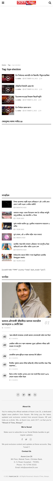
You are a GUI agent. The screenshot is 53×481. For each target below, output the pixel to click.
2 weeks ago (20, 238)
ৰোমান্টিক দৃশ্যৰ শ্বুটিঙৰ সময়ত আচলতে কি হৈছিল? (25, 355)
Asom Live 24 (13, 476)
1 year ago (19, 218)
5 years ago (20, 261)
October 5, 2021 (30, 111)
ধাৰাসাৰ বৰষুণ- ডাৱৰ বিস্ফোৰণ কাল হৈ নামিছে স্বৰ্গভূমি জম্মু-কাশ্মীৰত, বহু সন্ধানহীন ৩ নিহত (31, 214)
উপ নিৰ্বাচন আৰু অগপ (23, 107)
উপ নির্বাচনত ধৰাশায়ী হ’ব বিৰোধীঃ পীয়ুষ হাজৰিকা (32, 75)
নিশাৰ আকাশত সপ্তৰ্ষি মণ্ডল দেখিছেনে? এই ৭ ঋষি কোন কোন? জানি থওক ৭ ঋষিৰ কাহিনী (32, 203)
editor (19, 79)
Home (4, 65)
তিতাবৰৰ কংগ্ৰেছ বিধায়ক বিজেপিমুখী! (28, 97)
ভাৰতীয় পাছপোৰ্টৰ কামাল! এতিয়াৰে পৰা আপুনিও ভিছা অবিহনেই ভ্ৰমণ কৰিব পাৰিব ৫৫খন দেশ (31, 245)
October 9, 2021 (30, 100)
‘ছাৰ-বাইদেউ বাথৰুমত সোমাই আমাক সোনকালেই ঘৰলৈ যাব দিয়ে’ (30, 335)
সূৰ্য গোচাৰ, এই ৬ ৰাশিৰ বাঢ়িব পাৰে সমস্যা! (28, 234)
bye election (16, 65)
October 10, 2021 (31, 79)
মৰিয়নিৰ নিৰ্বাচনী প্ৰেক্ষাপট (24, 86)
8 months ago (20, 250)
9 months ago (20, 208)
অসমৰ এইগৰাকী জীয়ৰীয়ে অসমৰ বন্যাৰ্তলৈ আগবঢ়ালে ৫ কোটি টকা (21, 322)
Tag (9, 65)
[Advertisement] (26, 36)
